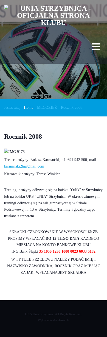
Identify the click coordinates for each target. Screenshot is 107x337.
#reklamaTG (61, 320)
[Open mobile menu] (96, 47)
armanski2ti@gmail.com (25, 166)
